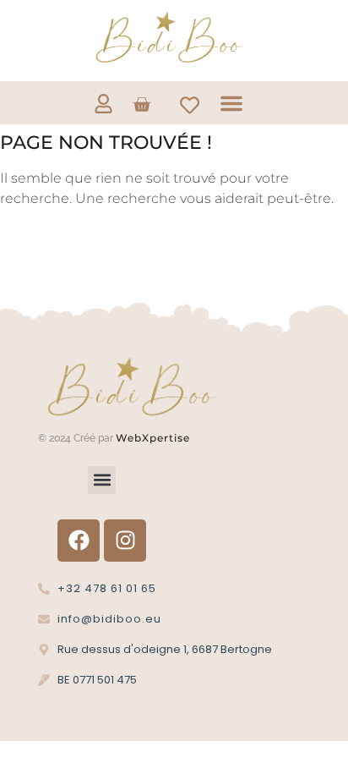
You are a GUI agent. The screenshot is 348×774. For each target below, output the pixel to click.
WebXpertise (154, 437)
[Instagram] (125, 540)
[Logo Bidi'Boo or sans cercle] (168, 37)
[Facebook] (78, 540)
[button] (231, 103)
